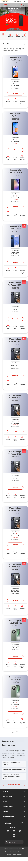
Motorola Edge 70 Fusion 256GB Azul (15, 284)
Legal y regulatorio (17, 854)
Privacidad (8, 854)
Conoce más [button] (15, 262)
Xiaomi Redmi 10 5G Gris (15, 115)
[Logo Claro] (5, 4)
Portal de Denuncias (18, 851)
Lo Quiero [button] (15, 93)
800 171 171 (12, 842)
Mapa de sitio (8, 851)
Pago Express (17, 1)
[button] (20, 5)
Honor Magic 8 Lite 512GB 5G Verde (15, 622)
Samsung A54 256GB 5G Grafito (15, 171)
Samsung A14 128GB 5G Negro (15, 59)
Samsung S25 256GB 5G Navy (15, 228)
